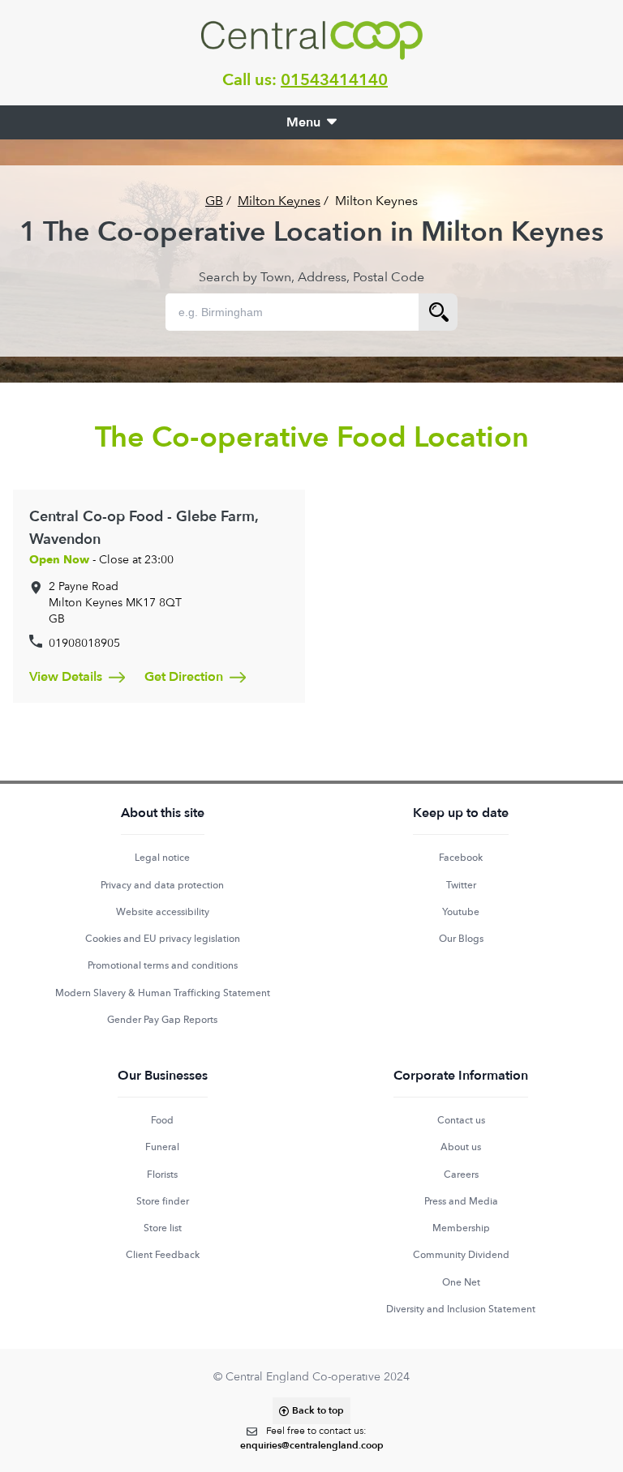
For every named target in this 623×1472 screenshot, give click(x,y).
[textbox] (312, 1438)
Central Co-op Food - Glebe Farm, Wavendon (143, 528)
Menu (303, 122)
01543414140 (334, 80)
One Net (461, 1282)
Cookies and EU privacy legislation (162, 938)
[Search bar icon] (438, 312)
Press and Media (461, 1201)
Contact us (461, 1120)
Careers (461, 1174)
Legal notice (162, 857)
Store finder (162, 1201)
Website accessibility (162, 912)
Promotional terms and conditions (163, 965)
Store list (163, 1228)
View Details (65, 677)
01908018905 (84, 642)
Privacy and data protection (162, 885)
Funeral (162, 1147)
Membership (461, 1228)
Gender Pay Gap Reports (162, 1019)
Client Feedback (163, 1254)
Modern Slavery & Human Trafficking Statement (162, 993)
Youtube (460, 912)
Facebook (461, 857)
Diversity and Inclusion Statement (460, 1309)
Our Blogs (461, 938)
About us (460, 1147)
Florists (162, 1174)
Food (162, 1120)
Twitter (461, 885)
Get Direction (183, 677)
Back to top (318, 1410)
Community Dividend (461, 1254)
